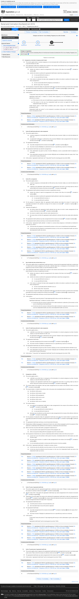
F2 (54, 88)
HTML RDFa (58, 586)
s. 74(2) (32, 460)
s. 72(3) (32, 316)
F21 (27, 494)
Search (66, 19)
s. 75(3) (32, 534)
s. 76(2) (32, 566)
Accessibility (25, 591)
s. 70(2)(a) (33, 167)
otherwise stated (42, 594)
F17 (34, 414)
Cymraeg (76, 14)
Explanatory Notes (24, 29)
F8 (45, 210)
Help (10, 591)
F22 (31, 497)
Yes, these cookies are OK (9, 6)
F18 (60, 418)
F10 (71, 272)
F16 (34, 406)
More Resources (35, 29)
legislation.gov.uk (11, 10)
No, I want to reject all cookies (52, 6)
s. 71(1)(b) (33, 235)
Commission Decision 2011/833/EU (22, 595)
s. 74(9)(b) (33, 475)
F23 (54, 509)
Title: (2, 17)
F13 (54, 341)
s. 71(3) (32, 243)
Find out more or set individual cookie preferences (30, 6)
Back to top (75, 581)
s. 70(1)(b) (33, 163)
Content (15, 29)
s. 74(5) (32, 471)
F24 (59, 552)
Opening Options (5, 54)
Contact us (31, 591)
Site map (19, 591)
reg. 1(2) (56, 117)
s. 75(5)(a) (33, 537)
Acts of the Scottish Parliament (7, 26)
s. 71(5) (32, 251)
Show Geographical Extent (9, 45)
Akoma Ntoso (52, 586)
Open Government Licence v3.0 (25, 594)
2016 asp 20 (18, 26)
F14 (54, 383)
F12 (41, 337)
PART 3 (24, 26)
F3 (40, 140)
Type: (38, 17)
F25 (63, 554)
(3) (58, 117)
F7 (63, 203)
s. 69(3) (32, 119)
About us (14, 591)
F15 (27, 386)
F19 (71, 439)
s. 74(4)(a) (33, 464)
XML (47, 586)
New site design (4, 591)
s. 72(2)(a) (33, 312)
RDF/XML (63, 586)
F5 (54, 187)
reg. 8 (55, 126)
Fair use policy (50, 591)
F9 (64, 218)
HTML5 (35, 586)
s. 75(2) (32, 530)
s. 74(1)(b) (33, 456)
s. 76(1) (32, 562)
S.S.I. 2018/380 (42, 126)
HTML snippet (40, 586)
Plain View (66, 32)
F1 (71, 69)
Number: (34, 17)
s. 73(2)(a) (33, 362)
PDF (45, 586)
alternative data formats (23, 586)
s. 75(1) (32, 526)
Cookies (44, 591)
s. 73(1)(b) (33, 359)
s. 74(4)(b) (33, 468)
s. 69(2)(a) (33, 116)
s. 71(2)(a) (33, 239)
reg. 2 (47, 126)
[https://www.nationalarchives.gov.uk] (70, 11)
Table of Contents (6, 29)
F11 (54, 292)
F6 (71, 192)
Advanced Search (74, 20)
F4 (54, 144)
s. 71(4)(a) (33, 247)
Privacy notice (38, 591)
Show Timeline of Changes (9, 51)
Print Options (74, 32)
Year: (28, 17)
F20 (46, 490)
